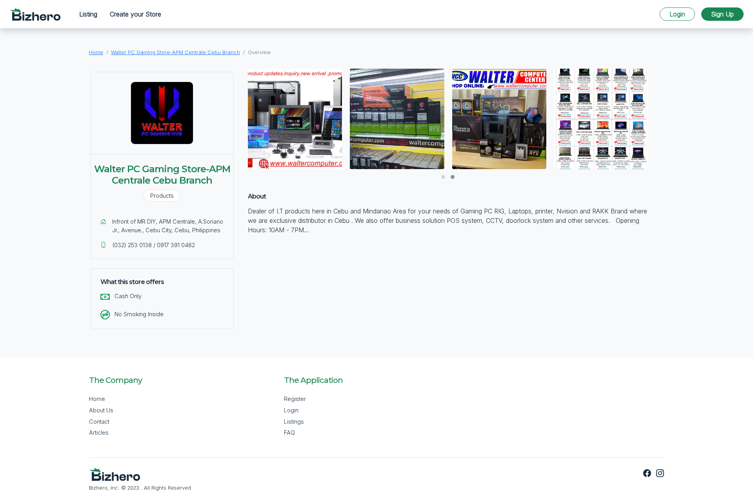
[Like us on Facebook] (648, 473)
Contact (99, 421)
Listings (294, 421)
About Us (101, 410)
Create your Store (135, 14)
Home (96, 52)
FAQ (289, 432)
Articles (99, 432)
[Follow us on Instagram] (658, 473)
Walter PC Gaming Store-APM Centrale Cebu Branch (175, 52)
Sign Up (722, 14)
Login (677, 14)
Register (295, 398)
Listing (88, 14)
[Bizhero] (34, 14)
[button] (443, 177)
